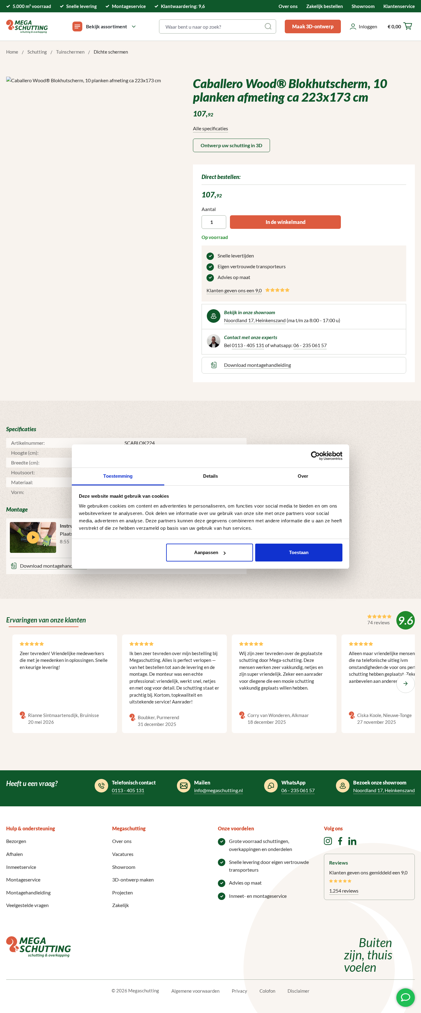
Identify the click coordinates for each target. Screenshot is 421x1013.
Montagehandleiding (28, 892)
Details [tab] (210, 476)
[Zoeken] (268, 26)
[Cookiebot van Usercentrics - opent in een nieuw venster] (315, 455)
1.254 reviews (343, 890)
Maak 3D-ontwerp (312, 26)
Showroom (363, 6)
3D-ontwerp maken (133, 879)
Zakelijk (120, 905)
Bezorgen (16, 841)
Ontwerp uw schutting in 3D (231, 145)
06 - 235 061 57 (310, 345)
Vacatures (122, 854)
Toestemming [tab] (118, 476)
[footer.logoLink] (38, 946)
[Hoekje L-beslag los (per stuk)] (90, 143)
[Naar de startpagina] (27, 26)
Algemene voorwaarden (195, 991)
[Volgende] (405, 684)
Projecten (122, 892)
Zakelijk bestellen (324, 6)
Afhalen (14, 854)
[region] (90, 143)
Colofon (267, 991)
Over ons (288, 6)
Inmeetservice (21, 867)
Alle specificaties (210, 128)
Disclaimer (298, 991)
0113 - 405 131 (248, 345)
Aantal (209, 209)
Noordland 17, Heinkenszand (255, 320)
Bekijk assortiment (106, 26)
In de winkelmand (285, 222)
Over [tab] (303, 476)
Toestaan (299, 552)
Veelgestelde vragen (27, 905)
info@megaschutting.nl (218, 790)
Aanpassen (206, 552)
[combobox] (210, 26)
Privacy (239, 991)
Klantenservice (399, 6)
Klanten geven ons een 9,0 (234, 290)
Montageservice (23, 879)
